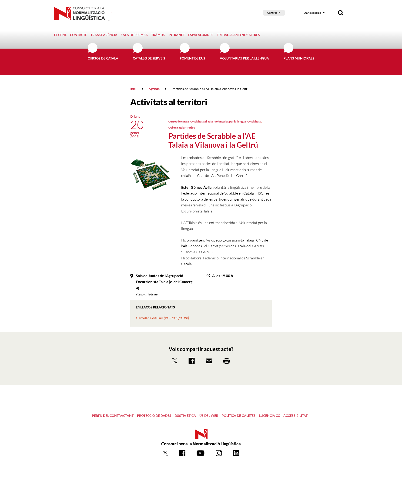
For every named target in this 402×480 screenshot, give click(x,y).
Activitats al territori (168, 102)
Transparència (103, 35)
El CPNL (60, 35)
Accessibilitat (295, 415)
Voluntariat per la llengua (244, 58)
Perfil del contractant (113, 415)
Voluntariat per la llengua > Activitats (237, 121)
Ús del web (208, 415)
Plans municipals (299, 58)
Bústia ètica (185, 415)
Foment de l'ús (192, 58)
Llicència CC (269, 415)
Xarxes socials (312, 12)
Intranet (177, 35)
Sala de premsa (134, 35)
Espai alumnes (200, 35)
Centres (272, 12)
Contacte (78, 35)
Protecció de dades (154, 415)
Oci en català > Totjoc (181, 127)
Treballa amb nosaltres (238, 35)
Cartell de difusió (162, 318)
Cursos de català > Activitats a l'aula (190, 121)
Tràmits (158, 35)
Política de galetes (238, 415)
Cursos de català (103, 58)
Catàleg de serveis (149, 58)
